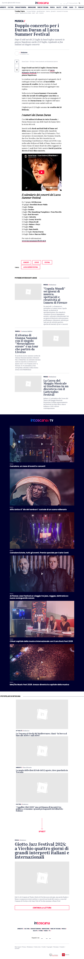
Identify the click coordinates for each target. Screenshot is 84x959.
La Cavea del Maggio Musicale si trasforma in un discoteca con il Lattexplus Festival (55, 387)
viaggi (71, 7)
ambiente (3, 7)
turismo (41, 13)
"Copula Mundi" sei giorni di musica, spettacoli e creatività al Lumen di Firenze (55, 295)
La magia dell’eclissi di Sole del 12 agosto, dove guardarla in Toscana (42, 771)
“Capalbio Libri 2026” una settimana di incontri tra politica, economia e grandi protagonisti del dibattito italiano (39, 809)
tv (76, 7)
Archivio (17, 948)
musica (52, 7)
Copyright (49, 947)
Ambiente (19, 767)
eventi (17, 13)
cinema (48, 11)
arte (37, 13)
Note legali (18, 947)
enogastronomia (20, 7)
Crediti (44, 947)
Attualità (19, 730)
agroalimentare (41, 11)
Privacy (24, 947)
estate (37, 262)
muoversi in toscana (62, 11)
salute (58, 7)
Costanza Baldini (26, 331)
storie (65, 7)
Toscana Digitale (31, 11)
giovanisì (53, 11)
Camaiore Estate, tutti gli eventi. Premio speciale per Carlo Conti (39, 552)
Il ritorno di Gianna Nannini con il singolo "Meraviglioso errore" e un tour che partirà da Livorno (26, 343)
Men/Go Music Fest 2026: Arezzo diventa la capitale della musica (39, 684)
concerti (26, 262)
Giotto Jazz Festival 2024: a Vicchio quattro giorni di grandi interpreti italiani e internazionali (42, 850)
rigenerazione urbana (25, 13)
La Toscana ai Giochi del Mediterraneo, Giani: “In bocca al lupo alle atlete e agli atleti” (41, 734)
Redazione (24, 52)
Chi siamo (56, 947)
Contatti (62, 947)
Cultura (18, 804)
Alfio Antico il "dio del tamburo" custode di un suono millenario (38, 509)
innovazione (32, 7)
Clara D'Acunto (27, 767)
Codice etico (37, 947)
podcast (81, 7)
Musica (19, 21)
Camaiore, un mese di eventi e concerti (27, 466)
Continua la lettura (42, 907)
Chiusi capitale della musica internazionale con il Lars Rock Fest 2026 (41, 641)
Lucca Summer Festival (30, 267)
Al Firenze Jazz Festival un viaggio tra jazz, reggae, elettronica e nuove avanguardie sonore (39, 597)
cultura (10, 7)
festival (47, 262)
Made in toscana (42, 7)
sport (33, 13)
